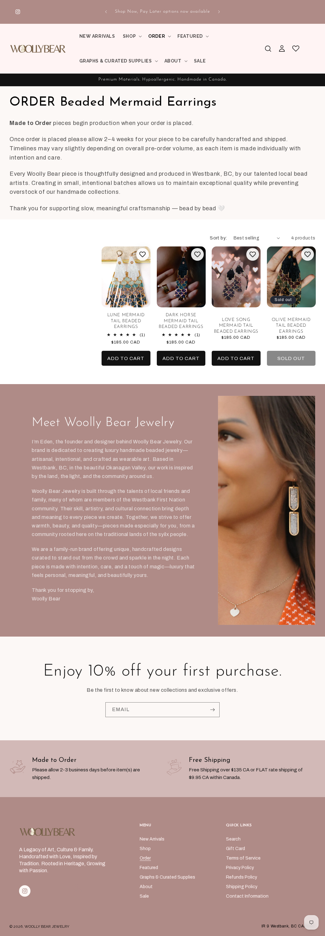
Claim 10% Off (101, 524)
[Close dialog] (276, 382)
